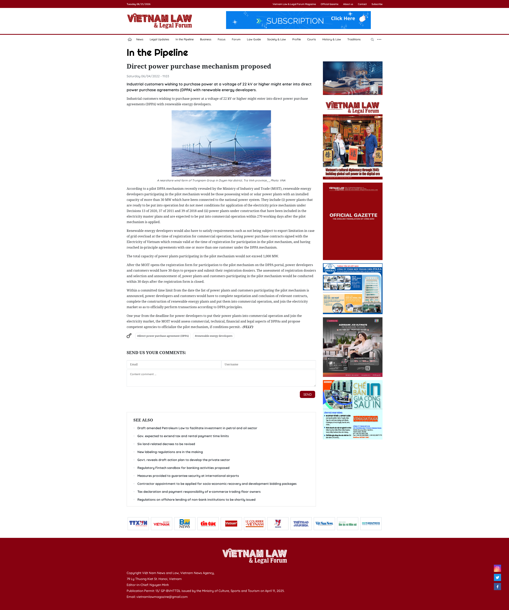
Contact (362, 4)
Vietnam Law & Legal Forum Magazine (294, 4)
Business (205, 39)
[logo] (254, 556)
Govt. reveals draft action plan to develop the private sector (183, 460)
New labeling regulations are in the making (170, 452)
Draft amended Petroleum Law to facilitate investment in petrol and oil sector (197, 428)
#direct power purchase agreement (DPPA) (163, 336)
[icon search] (372, 39)
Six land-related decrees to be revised (166, 444)
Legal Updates (159, 39)
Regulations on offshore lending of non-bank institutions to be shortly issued (196, 500)
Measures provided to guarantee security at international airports (188, 476)
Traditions (354, 39)
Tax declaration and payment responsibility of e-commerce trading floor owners (199, 492)
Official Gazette (329, 4)
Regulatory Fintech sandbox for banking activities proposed (183, 468)
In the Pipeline (185, 39)
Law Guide (254, 39)
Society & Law (276, 39)
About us (348, 4)
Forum (236, 39)
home (130, 39)
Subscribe (377, 4)
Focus (221, 39)
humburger (379, 39)
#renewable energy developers (213, 336)
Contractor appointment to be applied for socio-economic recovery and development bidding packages (217, 484)
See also (143, 420)
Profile (296, 39)
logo (159, 21)
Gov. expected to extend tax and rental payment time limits (183, 436)
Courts (311, 39)
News (139, 39)
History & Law (331, 39)
